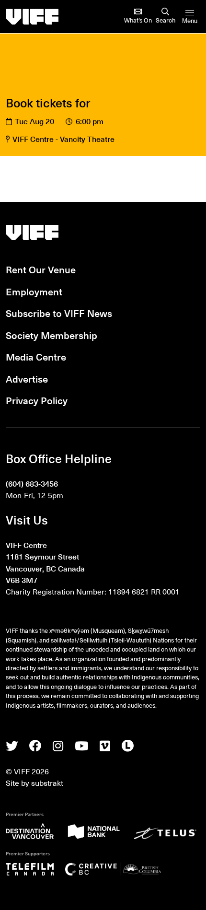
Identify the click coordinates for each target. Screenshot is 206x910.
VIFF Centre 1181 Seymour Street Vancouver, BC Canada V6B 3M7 (45, 562)
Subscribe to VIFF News (59, 312)
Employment (34, 291)
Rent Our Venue (41, 269)
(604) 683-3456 (32, 483)
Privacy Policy (37, 400)
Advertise (27, 378)
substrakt (47, 782)
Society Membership (51, 334)
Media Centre (36, 356)
